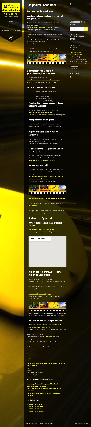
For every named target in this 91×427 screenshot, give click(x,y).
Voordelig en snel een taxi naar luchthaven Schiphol (43, 80)
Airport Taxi (11, 13)
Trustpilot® (48, 336)
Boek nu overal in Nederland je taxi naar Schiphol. (44, 124)
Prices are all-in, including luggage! (40, 294)
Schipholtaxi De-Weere (36, 406)
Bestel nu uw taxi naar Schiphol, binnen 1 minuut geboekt (47, 198)
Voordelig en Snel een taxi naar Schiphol (41, 229)
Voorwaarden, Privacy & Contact (11, 30)
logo (28, 368)
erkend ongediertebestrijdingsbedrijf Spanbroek (42, 384)
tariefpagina (33, 206)
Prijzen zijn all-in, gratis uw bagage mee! (42, 160)
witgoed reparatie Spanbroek (36, 386)
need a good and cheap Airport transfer (39, 27)
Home (11, 22)
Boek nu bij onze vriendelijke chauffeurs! (41, 112)
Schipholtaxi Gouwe (35, 409)
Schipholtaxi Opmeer (35, 404)
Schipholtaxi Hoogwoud (36, 411)
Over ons (11, 26)
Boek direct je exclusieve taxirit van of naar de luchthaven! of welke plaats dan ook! (78, 52)
